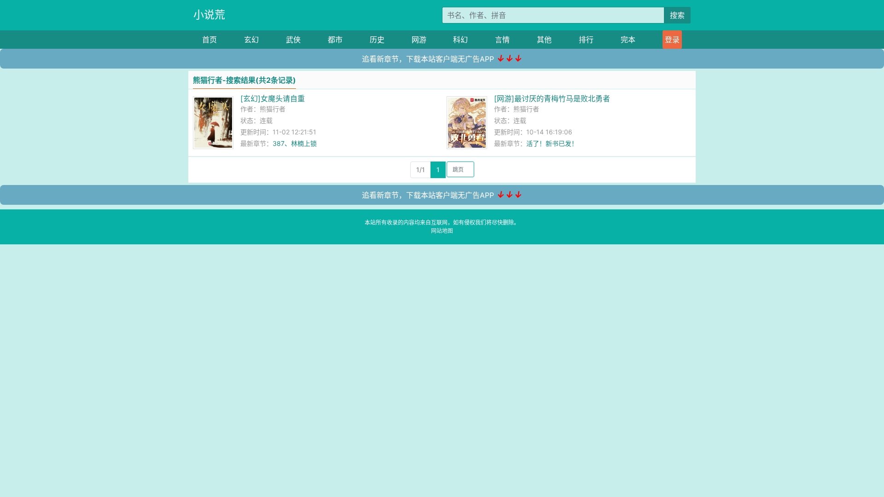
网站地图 (442, 230)
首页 (209, 39)
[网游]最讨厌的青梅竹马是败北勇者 (552, 98)
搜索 (677, 15)
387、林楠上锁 (295, 143)
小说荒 (209, 14)
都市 (335, 39)
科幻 (460, 39)
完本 (628, 39)
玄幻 (251, 39)
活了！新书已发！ (552, 143)
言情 (502, 39)
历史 (377, 39)
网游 (419, 39)
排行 (586, 39)
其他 (544, 39)
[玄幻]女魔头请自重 (272, 98)
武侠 (293, 39)
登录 (672, 39)
